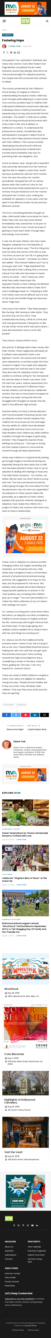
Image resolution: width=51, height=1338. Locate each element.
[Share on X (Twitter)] (7, 52)
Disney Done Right (15, 729)
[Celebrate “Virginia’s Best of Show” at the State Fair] (25, 858)
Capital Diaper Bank (37, 729)
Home (4, 30)
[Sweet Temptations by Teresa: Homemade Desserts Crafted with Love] (25, 812)
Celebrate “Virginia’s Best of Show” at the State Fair (24, 880)
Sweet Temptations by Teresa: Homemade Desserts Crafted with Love (25, 834)
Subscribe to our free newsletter (19, 1299)
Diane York (15, 46)
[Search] (47, 21)
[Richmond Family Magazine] (25, 21)
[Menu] (4, 21)
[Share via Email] (18, 52)
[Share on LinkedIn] (14, 52)
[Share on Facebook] (3, 52)
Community (7, 35)
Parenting (21, 704)
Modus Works (31, 1325)
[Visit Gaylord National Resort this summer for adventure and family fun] (25, 1191)
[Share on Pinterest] (11, 52)
